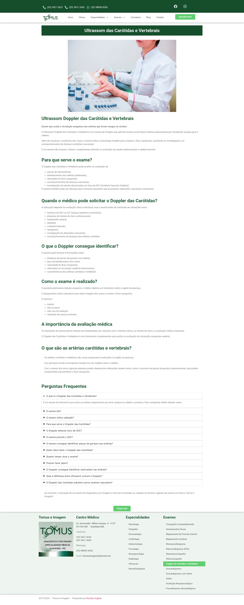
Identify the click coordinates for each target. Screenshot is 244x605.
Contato (160, 17)
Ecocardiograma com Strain (179, 573)
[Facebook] (175, 6)
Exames (118, 17)
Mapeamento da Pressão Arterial (181, 534)
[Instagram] (185, 6)
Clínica (82, 17)
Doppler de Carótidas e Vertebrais (182, 564)
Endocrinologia (135, 544)
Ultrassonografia (174, 559)
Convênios (136, 17)
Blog (148, 17)
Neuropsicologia (136, 554)
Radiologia (134, 559)
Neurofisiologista (137, 568)
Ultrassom (133, 564)
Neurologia (134, 524)
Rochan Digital (94, 598)
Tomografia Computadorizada (180, 524)
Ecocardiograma (173, 568)
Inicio (70, 17)
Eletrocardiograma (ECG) (177, 549)
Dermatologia (135, 534)
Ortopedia (133, 529)
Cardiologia (134, 539)
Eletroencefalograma (176, 544)
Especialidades (98, 17)
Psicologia (134, 549)
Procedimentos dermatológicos (181, 588)
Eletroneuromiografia (176, 554)
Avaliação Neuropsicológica (179, 583)
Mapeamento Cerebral (176, 539)
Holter (169, 578)
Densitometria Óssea (176, 529)
